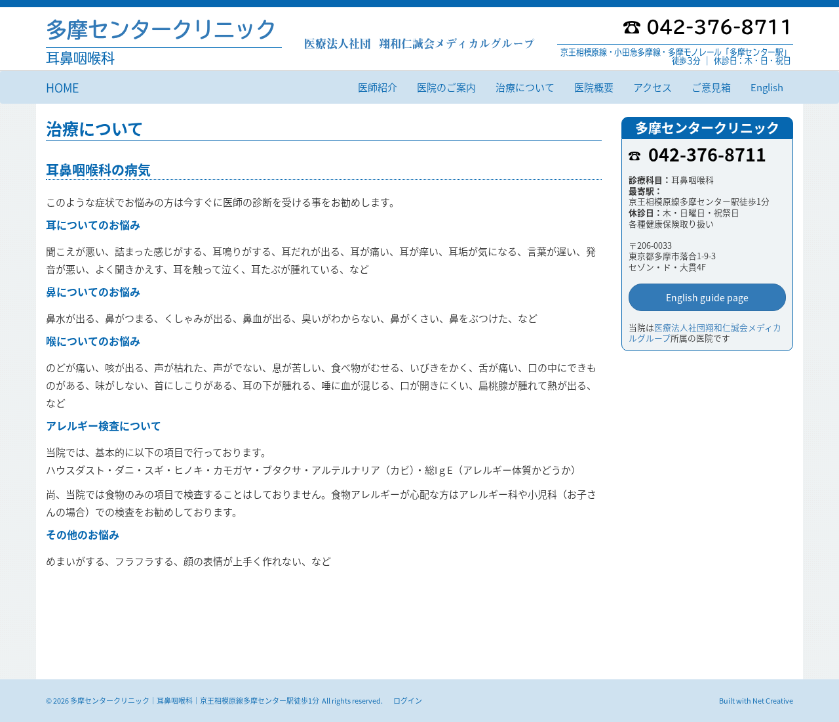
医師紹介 (377, 87)
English (767, 87)
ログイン (407, 700)
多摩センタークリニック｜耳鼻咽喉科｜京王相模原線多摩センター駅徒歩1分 (194, 700)
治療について (525, 87)
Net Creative (772, 700)
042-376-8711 (707, 154)
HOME (62, 87)
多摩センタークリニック (161, 29)
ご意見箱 (711, 87)
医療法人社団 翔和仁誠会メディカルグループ (419, 43)
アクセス (652, 87)
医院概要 (594, 87)
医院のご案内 (446, 87)
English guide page (707, 297)
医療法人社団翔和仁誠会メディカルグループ (705, 333)
